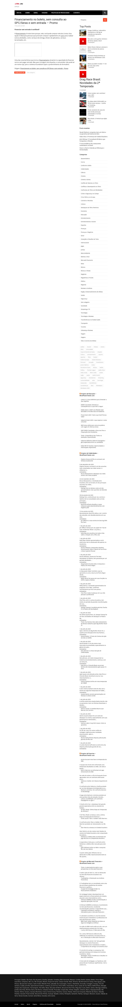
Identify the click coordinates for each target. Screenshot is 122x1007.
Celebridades (85, 169)
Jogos (82, 246)
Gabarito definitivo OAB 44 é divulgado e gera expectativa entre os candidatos (93, 441)
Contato (76, 13)
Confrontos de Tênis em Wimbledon (91, 190)
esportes (83, 357)
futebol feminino (96, 360)
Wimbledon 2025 (85, 388)
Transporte (84, 323)
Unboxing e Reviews (87, 330)
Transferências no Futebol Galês (90, 320)
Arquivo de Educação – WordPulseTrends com (88, 394)
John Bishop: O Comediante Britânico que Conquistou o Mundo (92, 140)
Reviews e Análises (86, 288)
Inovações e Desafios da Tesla (90, 239)
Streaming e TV (85, 309)
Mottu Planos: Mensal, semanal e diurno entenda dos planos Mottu (97, 49)
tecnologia (100, 380)
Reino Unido (93, 372)
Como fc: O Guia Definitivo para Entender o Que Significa (94, 400)
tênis (92, 385)
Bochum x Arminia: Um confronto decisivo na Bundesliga (93, 790)
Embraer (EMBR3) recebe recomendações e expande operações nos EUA (94, 900)
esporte (101, 354)
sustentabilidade (85, 380)
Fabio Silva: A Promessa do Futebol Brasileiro (93, 136)
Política (83, 281)
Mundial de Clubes (85, 367)
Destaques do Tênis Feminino (90, 207)
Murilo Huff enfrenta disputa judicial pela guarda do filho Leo (93, 738)
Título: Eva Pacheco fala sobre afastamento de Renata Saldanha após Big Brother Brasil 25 (94, 623)
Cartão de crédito (86, 165)
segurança (83, 378)
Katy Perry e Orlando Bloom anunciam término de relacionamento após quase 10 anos (93, 667)
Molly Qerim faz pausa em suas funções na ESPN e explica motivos (94, 579)
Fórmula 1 (83, 362)
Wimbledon (99, 385)
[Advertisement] (45, 50)
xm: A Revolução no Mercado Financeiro (93, 937)
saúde (88, 375)
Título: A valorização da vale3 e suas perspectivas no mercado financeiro (91, 868)
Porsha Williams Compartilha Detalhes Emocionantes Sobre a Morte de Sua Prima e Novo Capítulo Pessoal (93, 549)
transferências (84, 385)
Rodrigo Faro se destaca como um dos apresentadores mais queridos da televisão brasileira (94, 489)
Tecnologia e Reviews (87, 316)
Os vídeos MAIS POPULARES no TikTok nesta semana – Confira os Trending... (97, 103)
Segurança (84, 299)
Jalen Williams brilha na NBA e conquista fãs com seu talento (93, 848)
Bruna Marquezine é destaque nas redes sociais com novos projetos (93, 474)
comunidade (89, 349)
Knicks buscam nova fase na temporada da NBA (94, 760)
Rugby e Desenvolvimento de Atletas (92, 292)
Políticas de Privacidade (60, 13)
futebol (95, 357)
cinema (102, 347)
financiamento (21, 34)
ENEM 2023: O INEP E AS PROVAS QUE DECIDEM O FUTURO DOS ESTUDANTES (92, 410)
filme (89, 357)
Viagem (83, 334)
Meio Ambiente (85, 253)
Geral (36, 13)
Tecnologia (84, 313)
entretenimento (91, 354)
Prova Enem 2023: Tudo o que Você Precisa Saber (93, 415)
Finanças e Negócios (87, 232)
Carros (83, 162)
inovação (91, 362)
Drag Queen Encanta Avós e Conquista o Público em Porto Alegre (93, 564)
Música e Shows (85, 271)
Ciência (83, 172)
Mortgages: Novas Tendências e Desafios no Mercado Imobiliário (94, 956)
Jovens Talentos (85, 365)
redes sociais (84, 372)
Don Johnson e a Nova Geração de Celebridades (91, 651)
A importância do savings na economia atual (94, 946)
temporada (84, 383)
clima (82, 349)
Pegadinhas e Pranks (87, 278)
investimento (99, 362)
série (93, 380)
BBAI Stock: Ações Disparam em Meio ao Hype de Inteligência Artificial (93, 922)
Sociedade (84, 306)
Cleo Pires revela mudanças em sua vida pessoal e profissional (93, 593)
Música (83, 267)
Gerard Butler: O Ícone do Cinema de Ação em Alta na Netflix (93, 637)
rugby (82, 375)
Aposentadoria (85, 158)
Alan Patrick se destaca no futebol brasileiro (94, 827)
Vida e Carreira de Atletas (88, 341)
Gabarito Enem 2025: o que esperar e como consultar (94, 421)
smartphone (92, 378)
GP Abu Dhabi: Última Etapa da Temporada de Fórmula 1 (94, 810)
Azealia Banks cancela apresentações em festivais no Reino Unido (93, 695)
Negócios (83, 274)
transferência (92, 383)
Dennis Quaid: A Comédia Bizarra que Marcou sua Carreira (92, 709)
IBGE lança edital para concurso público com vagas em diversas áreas (93, 426)
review (101, 372)
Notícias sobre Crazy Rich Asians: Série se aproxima (93, 724)
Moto (82, 264)
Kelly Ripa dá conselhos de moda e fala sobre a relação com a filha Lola (92, 534)
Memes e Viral (85, 257)
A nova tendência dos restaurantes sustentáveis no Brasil (90, 144)
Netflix (101, 367)
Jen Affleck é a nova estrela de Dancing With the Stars (94, 521)
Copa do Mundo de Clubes (88, 352)
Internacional (85, 242)
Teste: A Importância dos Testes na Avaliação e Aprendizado (91, 436)
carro (62, 36)
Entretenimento (85, 218)
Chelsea (96, 347)
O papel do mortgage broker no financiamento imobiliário (90, 889)
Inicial (19, 13)
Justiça (83, 250)
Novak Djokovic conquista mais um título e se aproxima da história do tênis (93, 133)
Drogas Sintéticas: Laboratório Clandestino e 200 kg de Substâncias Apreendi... (97, 32)
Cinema (83, 176)
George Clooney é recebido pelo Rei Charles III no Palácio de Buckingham (94, 608)
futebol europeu (85, 360)
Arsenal (89, 347)
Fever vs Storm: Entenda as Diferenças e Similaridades (92, 149)
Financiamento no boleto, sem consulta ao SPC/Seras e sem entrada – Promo (44, 68)
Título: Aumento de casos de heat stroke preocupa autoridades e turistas (96, 112)
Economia (84, 211)
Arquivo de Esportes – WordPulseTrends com (88, 754)
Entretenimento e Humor (88, 221)
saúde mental (96, 375)
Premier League (91, 370)
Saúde (83, 295)
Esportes (83, 225)
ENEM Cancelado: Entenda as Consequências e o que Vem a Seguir (92, 405)
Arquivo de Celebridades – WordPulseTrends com (89, 454)
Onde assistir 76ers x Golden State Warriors (94, 818)
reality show (101, 370)
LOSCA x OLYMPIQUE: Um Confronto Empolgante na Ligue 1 (91, 799)
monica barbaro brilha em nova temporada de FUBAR (94, 682)
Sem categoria (31, 72)
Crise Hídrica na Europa (88, 197)
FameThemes (103, 1004)
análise (82, 347)
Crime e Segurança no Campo (90, 193)
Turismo (83, 327)
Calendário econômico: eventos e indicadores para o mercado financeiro (92, 911)
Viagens (44, 13)
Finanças (83, 228)
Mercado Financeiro (87, 260)
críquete (99, 352)
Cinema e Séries (86, 179)
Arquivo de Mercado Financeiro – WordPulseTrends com (91, 862)
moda (93, 365)
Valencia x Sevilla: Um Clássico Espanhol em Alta (94, 781)
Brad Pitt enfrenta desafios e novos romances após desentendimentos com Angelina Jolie (92, 506)
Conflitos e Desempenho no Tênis (91, 186)
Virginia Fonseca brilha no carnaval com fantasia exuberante (93, 460)
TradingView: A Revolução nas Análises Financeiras (92, 879)
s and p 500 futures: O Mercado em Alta (93, 930)
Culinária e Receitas (87, 200)
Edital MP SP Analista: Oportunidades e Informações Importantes (92, 446)
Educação (84, 214)
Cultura (83, 204)
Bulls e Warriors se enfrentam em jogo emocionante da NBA (92, 771)
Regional (83, 285)
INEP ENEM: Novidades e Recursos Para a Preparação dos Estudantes (93, 431)
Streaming (101, 378)
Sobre (27, 13)
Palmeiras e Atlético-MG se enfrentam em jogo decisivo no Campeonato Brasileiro (93, 837)
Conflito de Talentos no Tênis (89, 183)
